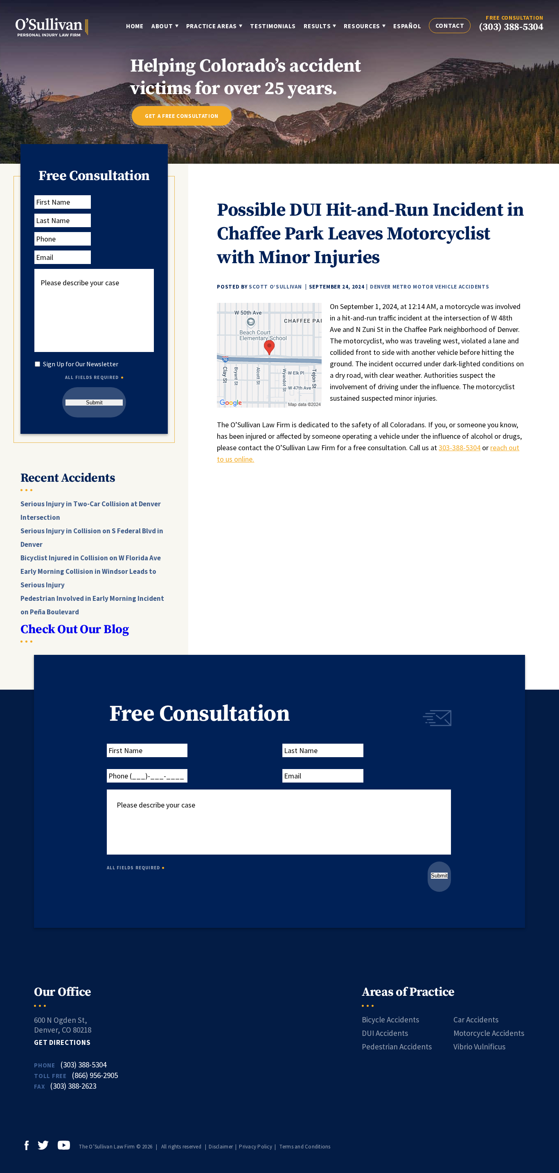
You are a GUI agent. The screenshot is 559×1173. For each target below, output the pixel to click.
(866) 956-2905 (95, 1075)
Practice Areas (211, 26)
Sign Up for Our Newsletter (80, 364)
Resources (362, 26)
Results (317, 26)
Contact (449, 25)
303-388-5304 (459, 447)
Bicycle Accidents (390, 1019)
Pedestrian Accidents (397, 1046)
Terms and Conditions (305, 1146)
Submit (94, 402)
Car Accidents (475, 1019)
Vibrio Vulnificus (479, 1046)
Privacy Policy (255, 1146)
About (162, 26)
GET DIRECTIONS (62, 1042)
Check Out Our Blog (74, 629)
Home (135, 26)
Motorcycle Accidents (488, 1033)
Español (407, 26)
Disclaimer (221, 1146)
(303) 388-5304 (511, 27)
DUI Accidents (385, 1033)
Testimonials (273, 26)
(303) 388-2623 (73, 1086)
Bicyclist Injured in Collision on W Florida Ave (90, 557)
